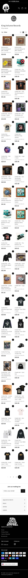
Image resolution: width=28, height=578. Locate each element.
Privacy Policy (4, 532)
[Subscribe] (23, 491)
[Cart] (22, 8)
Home (2, 530)
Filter (5, 32)
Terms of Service (5, 534)
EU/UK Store (15, 1)
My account (4, 536)
